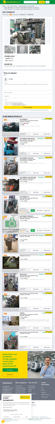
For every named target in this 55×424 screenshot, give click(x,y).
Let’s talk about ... (32, 393)
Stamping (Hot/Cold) (20, 390)
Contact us (10, 374)
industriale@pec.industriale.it (12, 420)
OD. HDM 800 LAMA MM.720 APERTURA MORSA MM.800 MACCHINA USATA (36, 202)
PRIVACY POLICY (45, 394)
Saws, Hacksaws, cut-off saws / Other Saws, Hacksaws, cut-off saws (22, 7)
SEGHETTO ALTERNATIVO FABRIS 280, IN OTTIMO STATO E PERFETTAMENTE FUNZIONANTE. (35, 261)
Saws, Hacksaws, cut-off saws (26, 6)
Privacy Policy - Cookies (33, 418)
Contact (37, 134)
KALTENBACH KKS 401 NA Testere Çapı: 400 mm (30, 126)
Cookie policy (44, 397)
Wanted (30, 389)
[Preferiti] (51, 13)
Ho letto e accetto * (15, 103)
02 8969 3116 (7, 421)
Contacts (43, 392)
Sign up (11, 370)
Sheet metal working (20, 388)
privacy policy (34, 109)
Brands (43, 390)
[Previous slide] (7, 31)
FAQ (42, 388)
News (29, 391)
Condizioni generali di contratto (18, 104)
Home (4, 6)
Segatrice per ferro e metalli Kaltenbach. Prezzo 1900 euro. (32, 163)
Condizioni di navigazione (17, 103)
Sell (42, 2)
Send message (28, 107)
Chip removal (18, 386)
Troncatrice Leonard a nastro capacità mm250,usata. (31, 299)
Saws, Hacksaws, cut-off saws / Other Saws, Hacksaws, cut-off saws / (22, 9)
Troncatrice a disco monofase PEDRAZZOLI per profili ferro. (32, 279)
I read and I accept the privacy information (13, 102)
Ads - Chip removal (12, 6)
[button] (8, 173)
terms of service (42, 109)
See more (47, 134)
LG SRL (11, 79)
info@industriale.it (7, 418)
